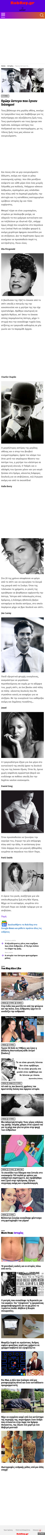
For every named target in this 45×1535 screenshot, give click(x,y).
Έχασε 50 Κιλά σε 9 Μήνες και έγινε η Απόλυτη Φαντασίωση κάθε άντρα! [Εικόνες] (19, 1051)
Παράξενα (20, 1169)
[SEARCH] (42, 15)
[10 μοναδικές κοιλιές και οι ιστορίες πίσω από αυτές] (22, 1249)
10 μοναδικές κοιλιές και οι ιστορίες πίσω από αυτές (21, 1267)
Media (4, 1003)
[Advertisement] (22, 41)
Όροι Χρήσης (8, 1530)
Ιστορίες (11, 1003)
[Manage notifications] (40, 1531)
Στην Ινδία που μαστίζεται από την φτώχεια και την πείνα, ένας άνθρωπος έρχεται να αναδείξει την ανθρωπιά (22, 1009)
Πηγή (3, 916)
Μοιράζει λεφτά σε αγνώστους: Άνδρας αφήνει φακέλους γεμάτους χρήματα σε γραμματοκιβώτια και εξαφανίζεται (20, 1345)
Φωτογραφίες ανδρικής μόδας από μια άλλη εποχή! (22, 1468)
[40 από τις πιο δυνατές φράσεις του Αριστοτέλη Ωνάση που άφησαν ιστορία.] (22, 1069)
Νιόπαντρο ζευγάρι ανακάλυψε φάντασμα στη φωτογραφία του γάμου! (21, 1219)
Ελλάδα (10, 1083)
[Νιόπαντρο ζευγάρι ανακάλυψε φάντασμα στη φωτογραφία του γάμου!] (22, 1200)
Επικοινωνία (37, 1530)
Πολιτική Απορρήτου (23, 1530)
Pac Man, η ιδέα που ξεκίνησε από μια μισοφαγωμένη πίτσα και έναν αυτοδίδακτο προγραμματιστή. (22, 1383)
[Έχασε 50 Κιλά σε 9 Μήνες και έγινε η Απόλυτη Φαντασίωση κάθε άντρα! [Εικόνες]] (22, 1029)
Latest (22, 10)
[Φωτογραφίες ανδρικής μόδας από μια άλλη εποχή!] (22, 1447)
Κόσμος (19, 1003)
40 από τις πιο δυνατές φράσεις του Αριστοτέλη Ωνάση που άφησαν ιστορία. (20, 1087)
